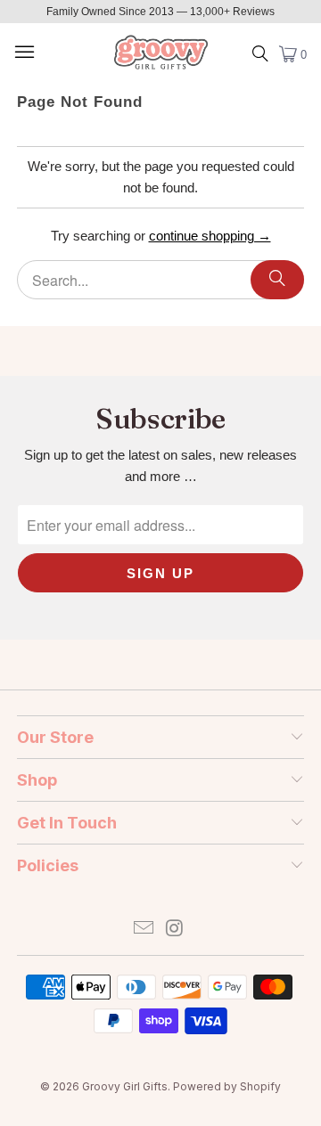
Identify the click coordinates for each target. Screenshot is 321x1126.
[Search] (277, 279)
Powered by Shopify (227, 1086)
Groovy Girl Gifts (125, 1086)
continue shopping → (210, 235)
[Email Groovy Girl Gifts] (144, 929)
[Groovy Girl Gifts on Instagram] (175, 929)
